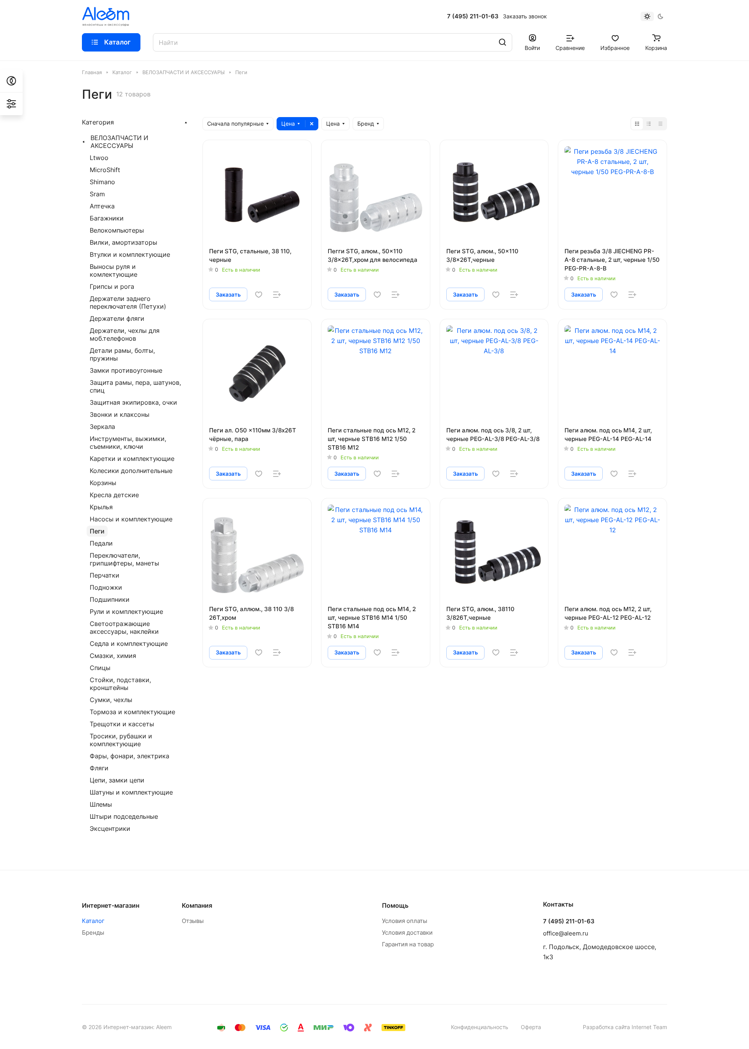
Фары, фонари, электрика (129, 756)
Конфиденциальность (479, 1027)
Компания (197, 905)
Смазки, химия (113, 656)
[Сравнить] (277, 294)
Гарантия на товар (408, 944)
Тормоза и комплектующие (132, 712)
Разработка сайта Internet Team (625, 1027)
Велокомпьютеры (117, 230)
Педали (101, 543)
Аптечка (102, 206)
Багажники (107, 218)
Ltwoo (99, 158)
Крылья (101, 507)
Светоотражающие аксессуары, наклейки (124, 627)
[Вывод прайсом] (660, 124)
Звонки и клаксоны (119, 414)
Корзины (103, 483)
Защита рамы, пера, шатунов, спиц (135, 386)
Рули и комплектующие (126, 611)
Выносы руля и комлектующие (113, 270)
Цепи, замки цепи (117, 780)
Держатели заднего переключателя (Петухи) (128, 302)
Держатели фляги (117, 318)
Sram (97, 194)
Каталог (93, 921)
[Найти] (502, 42)
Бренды (93, 932)
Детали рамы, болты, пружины (122, 354)
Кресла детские (114, 495)
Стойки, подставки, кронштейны (120, 684)
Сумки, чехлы (111, 700)
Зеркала (102, 426)
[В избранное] (258, 294)
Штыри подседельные (124, 816)
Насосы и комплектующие (131, 519)
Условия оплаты (404, 921)
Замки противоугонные (126, 370)
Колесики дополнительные (131, 471)
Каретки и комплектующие (132, 458)
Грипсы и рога (112, 286)
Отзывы (193, 921)
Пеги (97, 531)
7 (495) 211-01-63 (473, 16)
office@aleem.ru (565, 933)
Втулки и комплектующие (130, 254)
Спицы (100, 668)
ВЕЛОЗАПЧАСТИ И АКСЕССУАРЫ (119, 141)
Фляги (99, 768)
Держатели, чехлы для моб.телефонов (125, 334)
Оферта (531, 1027)
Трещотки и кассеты (122, 724)
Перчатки (104, 575)
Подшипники (110, 599)
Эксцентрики (110, 828)
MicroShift (105, 170)
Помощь (395, 905)
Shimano (102, 182)
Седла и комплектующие (129, 643)
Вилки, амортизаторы (123, 242)
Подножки (106, 587)
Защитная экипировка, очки (133, 402)
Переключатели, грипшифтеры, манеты (124, 559)
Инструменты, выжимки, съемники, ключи (128, 442)
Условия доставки (407, 932)
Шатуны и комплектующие (131, 792)
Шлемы (101, 804)
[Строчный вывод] (649, 124)
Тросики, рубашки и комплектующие (121, 740)
